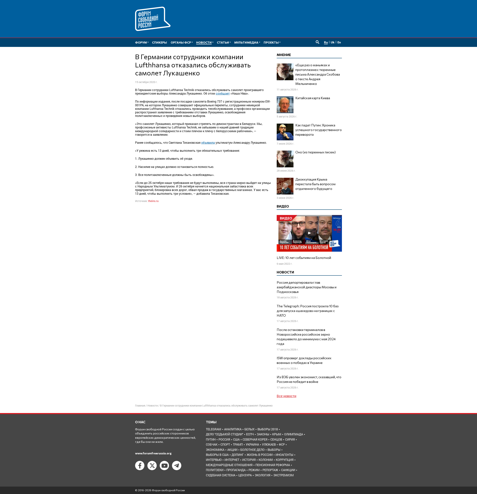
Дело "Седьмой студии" (224, 434)
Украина (252, 444)
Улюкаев (269, 444)
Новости (152, 405)
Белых (249, 429)
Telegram (213, 429)
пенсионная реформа (272, 465)
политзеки (214, 470)
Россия (224, 439)
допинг (238, 455)
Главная (140, 405)
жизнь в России (260, 455)
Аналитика (232, 429)
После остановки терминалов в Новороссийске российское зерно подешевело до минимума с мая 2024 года (306, 337)
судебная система (220, 475)
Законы (263, 434)
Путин (211, 439)
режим (254, 470)
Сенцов (276, 439)
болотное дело (252, 450)
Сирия (290, 439)
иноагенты (284, 455)
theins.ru (153, 201)
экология (262, 475)
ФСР (282, 444)
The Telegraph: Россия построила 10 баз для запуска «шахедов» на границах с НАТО (308, 310)
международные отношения (229, 465)
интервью (214, 460)
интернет (232, 460)
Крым (276, 434)
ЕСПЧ (250, 434)
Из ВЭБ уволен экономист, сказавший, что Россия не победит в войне (309, 379)
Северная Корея (255, 439)
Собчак (211, 444)
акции (232, 450)
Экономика (215, 450)
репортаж (270, 470)
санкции (288, 470)
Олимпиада (293, 434)
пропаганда (236, 470)
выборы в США (217, 455)
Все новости (286, 396)
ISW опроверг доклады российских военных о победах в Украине (304, 360)
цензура (245, 475)
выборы (274, 450)
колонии (266, 460)
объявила (208, 142)
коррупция (284, 460)
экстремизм (283, 475)
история (249, 460)
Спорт (225, 444)
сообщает (223, 93)
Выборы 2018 (268, 429)
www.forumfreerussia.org (153, 453)
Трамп (238, 444)
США (236, 439)
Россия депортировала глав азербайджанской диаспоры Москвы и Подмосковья (307, 287)
